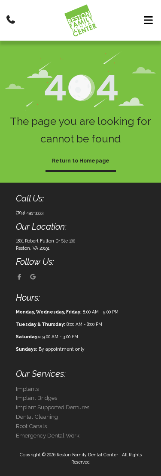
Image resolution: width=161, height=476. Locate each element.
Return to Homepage (80, 161)
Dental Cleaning (37, 417)
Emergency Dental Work (47, 435)
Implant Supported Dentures (52, 407)
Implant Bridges (36, 398)
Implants (27, 389)
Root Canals (31, 426)
